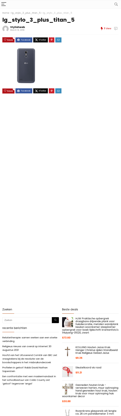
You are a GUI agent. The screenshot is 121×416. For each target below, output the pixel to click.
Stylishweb (17, 27)
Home (5, 12)
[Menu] (4, 4)
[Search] (116, 4)
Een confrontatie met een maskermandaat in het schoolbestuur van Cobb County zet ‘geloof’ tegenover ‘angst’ (29, 380)
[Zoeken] (55, 320)
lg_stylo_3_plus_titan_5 (26, 12)
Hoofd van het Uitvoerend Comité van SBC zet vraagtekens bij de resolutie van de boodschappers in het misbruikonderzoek (29, 358)
